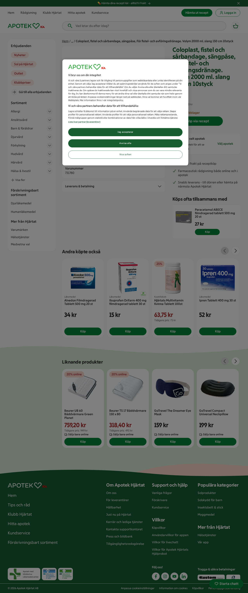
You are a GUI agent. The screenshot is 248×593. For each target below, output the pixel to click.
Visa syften (125, 154)
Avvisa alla (125, 143)
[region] (125, 112)
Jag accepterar (125, 132)
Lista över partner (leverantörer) (84, 122)
